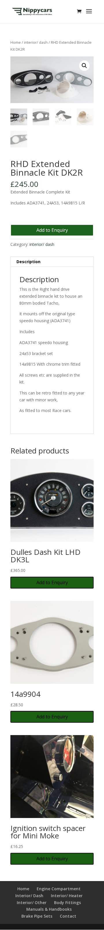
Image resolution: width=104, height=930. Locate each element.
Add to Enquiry (52, 230)
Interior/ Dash (29, 895)
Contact (68, 916)
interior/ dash (36, 42)
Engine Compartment (59, 888)
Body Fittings (67, 902)
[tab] (52, 262)
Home (15, 42)
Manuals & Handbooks (49, 909)
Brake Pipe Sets (36, 916)
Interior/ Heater (67, 895)
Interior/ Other (32, 902)
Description (28, 261)
